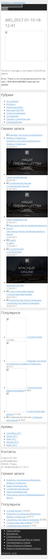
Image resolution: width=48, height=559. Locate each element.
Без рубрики (12, 101)
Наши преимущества (16, 177)
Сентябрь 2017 (13, 433)
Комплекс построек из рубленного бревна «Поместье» (23, 142)
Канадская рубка (14, 107)
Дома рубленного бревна (19, 545)
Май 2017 (11, 439)
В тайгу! (10, 243)
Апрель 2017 (12, 442)
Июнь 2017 (12, 436)
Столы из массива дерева (19, 294)
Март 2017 (11, 444)
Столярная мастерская (17, 186)
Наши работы (13, 530)
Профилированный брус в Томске (23, 539)
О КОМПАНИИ (13, 252)
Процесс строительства (18, 119)
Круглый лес (12, 533)
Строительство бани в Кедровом (22, 303)
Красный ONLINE (15, 110)
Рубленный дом (14, 121)
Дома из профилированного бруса (23, 548)
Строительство (13, 536)
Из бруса (10, 104)
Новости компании (15, 113)
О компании (12, 116)
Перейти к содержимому (13, 2)
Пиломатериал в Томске (18, 542)
